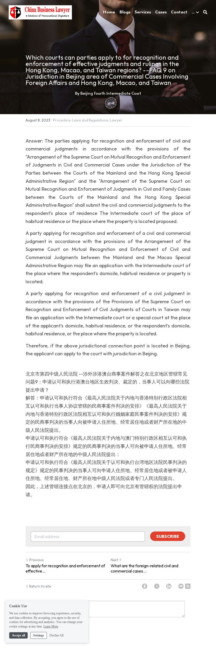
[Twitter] (156, 586)
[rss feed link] (187, 586)
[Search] (205, 12)
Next (114, 560)
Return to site (40, 586)
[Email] (181, 586)
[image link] (40, 11)
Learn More (50, 626)
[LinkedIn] (168, 586)
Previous (36, 560)
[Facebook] (144, 586)
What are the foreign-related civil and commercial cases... (144, 568)
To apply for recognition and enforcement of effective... (65, 568)
